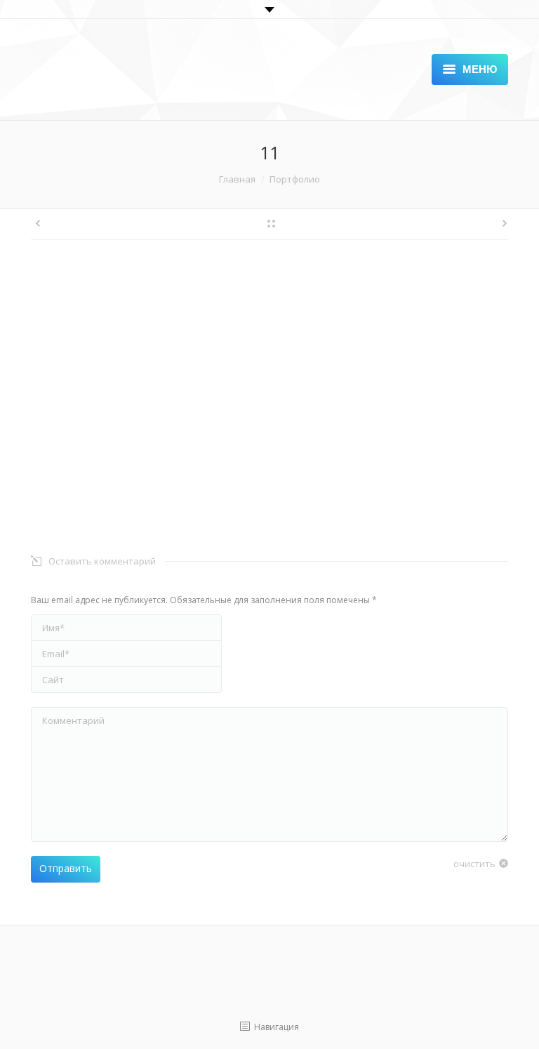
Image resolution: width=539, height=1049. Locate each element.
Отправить (65, 868)
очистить (474, 863)
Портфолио (295, 179)
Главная (237, 179)
